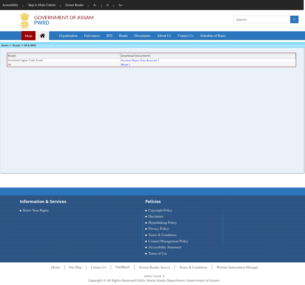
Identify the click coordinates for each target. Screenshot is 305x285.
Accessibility (10, 5)
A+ (121, 5)
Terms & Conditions (162, 234)
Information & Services (43, 201)
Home (55, 267)
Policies (153, 201)
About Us (164, 35)
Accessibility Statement (164, 247)
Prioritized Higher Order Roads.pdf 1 (140, 60)
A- (95, 5)
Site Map (75, 267)
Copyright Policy (160, 210)
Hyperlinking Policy (162, 222)
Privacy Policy (158, 228)
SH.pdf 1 (125, 64)
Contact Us (186, 35)
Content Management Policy (168, 241)
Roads (123, 35)
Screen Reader (74, 5)
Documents (142, 35)
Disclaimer (155, 216)
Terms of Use (157, 253)
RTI (109, 35)
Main (28, 35)
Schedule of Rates (213, 35)
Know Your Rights (36, 210)
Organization (68, 35)
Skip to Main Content (42, 5)
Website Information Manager (237, 267)
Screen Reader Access (154, 267)
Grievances (92, 35)
